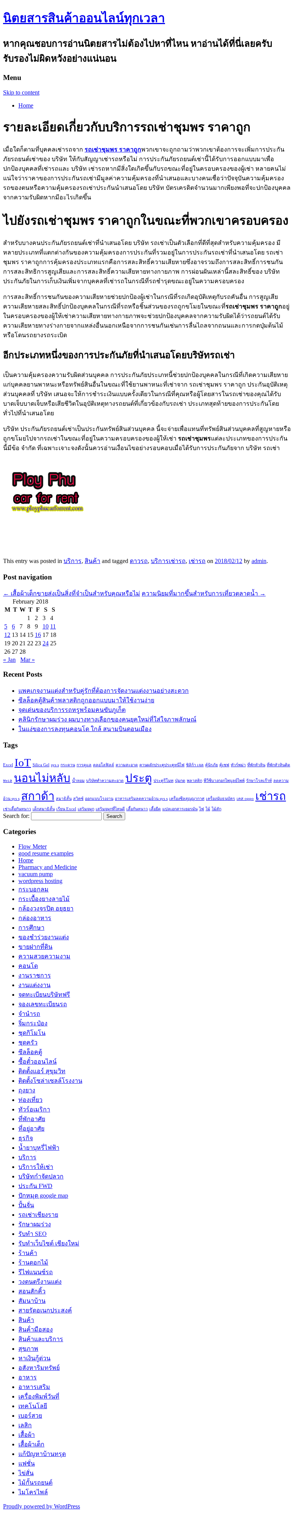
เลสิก (25, 1425)
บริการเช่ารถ (168, 561)
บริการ (73, 561)
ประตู (138, 778)
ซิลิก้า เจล (195, 765)
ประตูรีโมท (163, 781)
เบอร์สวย (30, 1415)
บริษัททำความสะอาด (105, 781)
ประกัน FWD (35, 1186)
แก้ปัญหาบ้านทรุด (42, 1454)
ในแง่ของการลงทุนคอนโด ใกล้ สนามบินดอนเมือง (85, 729)
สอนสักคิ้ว (32, 1291)
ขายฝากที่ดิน (35, 946)
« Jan (9, 659)
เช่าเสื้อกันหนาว (17, 809)
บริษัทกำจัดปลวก (41, 1176)
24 (45, 643)
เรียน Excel (66, 809)
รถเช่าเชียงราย (38, 1214)
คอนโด (28, 966)
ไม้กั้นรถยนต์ (35, 1482)
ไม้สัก (216, 809)
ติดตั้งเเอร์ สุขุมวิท (41, 1071)
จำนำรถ (29, 1013)
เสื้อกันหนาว (137, 809)
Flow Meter (32, 846)
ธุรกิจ (25, 1138)
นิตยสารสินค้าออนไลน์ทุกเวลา (84, 18)
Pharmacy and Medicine (47, 867)
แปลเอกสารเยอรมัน (180, 809)
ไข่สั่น (26, 1473)
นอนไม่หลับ (42, 778)
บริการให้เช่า (35, 1167)
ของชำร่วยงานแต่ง (43, 937)
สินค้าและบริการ (40, 1339)
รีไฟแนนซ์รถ (35, 1272)
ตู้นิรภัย (211, 765)
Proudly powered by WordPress (41, 1506)
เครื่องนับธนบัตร (220, 798)
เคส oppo (245, 798)
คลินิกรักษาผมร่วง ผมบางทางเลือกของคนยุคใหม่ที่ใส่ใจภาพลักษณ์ (107, 719)
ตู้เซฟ (224, 765)
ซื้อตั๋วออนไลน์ (37, 1061)
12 (7, 635)
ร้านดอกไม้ (33, 1262)
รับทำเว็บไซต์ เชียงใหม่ (48, 1243)
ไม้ (208, 809)
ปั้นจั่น (26, 1205)
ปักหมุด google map (43, 1195)
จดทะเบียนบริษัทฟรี (44, 994)
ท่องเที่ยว (30, 1100)
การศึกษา (31, 927)
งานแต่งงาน (34, 985)
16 (38, 635)
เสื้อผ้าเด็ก (31, 1444)
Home (25, 105)
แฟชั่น (26, 1463)
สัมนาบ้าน (32, 1301)
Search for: (16, 816)
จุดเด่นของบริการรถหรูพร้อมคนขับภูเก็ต (72, 710)
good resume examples (46, 853)
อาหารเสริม (34, 1387)
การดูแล (84, 765)
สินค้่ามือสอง (35, 1329)
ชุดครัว (28, 1042)
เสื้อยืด (155, 809)
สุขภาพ (28, 1348)
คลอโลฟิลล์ (103, 765)
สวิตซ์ (78, 798)
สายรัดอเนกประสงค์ (45, 1310)
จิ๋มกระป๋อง (32, 1023)
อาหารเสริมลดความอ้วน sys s (141, 798)
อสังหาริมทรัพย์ (39, 1367)
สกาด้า (37, 796)
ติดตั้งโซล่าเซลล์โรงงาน (50, 1080)
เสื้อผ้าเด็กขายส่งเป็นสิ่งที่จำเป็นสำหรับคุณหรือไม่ (71, 593)
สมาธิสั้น (64, 798)
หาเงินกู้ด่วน (34, 1358)
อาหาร (27, 1377)
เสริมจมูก (86, 809)
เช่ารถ (197, 561)
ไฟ (201, 809)
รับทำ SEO (32, 1234)
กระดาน (67, 765)
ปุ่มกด (180, 781)
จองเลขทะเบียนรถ (42, 1004)
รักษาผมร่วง (34, 1224)
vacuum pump (35, 874)
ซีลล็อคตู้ (30, 1052)
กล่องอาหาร (34, 918)
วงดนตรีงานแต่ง (40, 1281)
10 (45, 626)
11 (53, 626)
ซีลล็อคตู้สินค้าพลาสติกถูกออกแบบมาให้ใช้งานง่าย (86, 700)
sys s (55, 765)
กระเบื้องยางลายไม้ (44, 899)
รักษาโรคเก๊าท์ (259, 781)
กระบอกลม (33, 889)
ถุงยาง (26, 1090)
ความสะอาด (127, 765)
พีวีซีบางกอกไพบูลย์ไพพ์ (224, 781)
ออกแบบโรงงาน (99, 798)
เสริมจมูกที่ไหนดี (110, 809)
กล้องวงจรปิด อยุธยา (46, 908)
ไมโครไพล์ (33, 1492)
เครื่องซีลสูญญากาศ (186, 798)
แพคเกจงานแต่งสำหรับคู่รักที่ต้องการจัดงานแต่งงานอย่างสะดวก (103, 690)
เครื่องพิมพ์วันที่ (38, 1396)
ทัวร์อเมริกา (34, 1109)
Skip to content (21, 92)
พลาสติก (194, 781)
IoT (23, 762)
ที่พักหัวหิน (256, 765)
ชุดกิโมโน (32, 1033)
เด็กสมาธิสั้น (44, 809)
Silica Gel (41, 765)
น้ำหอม (78, 781)
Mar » (27, 659)
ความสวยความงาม (44, 956)
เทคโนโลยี (32, 1406)
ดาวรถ (139, 561)
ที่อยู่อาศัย (31, 1128)
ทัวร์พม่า (238, 765)
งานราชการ (34, 975)
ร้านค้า (27, 1253)
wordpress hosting (40, 881)
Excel (8, 765)
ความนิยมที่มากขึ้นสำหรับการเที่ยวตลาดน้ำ (204, 593)
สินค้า (92, 561)
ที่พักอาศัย (31, 1119)
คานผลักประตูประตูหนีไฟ (162, 765)
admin (259, 561)
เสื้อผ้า (26, 1434)
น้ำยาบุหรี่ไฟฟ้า (38, 1147)
